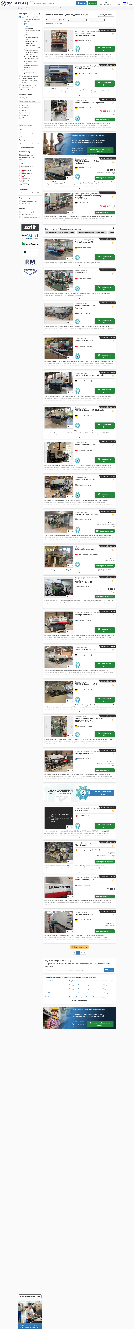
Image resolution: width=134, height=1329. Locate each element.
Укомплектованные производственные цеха (32, 52)
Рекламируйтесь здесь (30, 1296)
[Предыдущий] (46, 41)
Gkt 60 (47, 989)
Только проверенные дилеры (31, 218)
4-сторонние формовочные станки (33, 30)
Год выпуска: (23, 140)
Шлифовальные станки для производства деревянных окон (33, 44)
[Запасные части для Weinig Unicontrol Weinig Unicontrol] (59, 75)
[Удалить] (60, 20)
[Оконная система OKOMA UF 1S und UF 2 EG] (59, 522)
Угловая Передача (99, 997)
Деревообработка (30, 17)
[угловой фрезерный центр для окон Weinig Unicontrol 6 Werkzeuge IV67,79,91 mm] (59, 203)
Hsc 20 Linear (50, 993)
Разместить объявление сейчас (100, 150)
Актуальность (107, 15)
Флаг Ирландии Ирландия (28, 182)
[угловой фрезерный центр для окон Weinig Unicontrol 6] (59, 622)
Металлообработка (30, 76)
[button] (131, 3)
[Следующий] (71, 41)
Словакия (28, 173)
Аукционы (26, 203)
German (48, 985)
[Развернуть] (79, 60)
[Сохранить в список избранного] (113, 34)
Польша (27, 176)
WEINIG (25, 105)
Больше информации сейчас (102, 793)
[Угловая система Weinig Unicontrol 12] (59, 922)
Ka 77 (47, 997)
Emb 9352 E (49, 981)
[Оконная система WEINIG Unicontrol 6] (59, 348)
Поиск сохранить (80, 947)
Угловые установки (32, 25)
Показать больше (80, 1000)
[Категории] (29, 3)
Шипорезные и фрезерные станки (32, 37)
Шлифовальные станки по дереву (31, 71)
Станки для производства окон (32, 20)
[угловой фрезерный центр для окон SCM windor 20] (59, 852)
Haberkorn (26, 118)
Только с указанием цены (29, 137)
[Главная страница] (19, 8)
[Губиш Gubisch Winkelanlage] (59, 556)
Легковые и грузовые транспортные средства (29, 81)
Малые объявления (29, 201)
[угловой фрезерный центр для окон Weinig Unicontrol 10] (59, 761)
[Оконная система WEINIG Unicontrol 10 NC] (59, 452)
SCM (24, 110)
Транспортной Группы (101, 989)
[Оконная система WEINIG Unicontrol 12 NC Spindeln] (59, 313)
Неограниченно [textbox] (27, 166)
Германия (28, 171)
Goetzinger (26, 113)
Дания (27, 178)
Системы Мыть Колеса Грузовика (105, 981)
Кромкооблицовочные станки (31, 66)
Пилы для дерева (31, 58)
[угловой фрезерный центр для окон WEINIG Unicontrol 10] (59, 887)
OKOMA (25, 108)
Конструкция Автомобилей (78, 993)
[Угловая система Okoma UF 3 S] (59, 280)
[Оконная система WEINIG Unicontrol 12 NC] (59, 657)
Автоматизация (29, 85)
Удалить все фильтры (55, 24)
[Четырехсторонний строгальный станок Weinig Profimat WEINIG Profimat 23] (59, 587)
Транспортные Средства (102, 993)
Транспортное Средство (101, 985)
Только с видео (27, 214)
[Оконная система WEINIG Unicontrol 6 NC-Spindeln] (59, 383)
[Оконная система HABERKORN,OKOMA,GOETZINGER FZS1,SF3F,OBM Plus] (59, 726)
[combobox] (30, 166)
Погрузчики (27, 88)
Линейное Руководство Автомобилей (82, 997)
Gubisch (25, 115)
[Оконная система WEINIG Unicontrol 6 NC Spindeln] (59, 110)
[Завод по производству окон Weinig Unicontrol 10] (59, 249)
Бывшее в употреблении (30, 193)
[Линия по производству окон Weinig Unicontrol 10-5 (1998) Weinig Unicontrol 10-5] (59, 41)
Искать (82, 3)
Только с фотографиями (31, 212)
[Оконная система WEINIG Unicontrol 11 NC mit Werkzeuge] (59, 169)
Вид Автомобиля (75, 981)
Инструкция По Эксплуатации (79, 989)
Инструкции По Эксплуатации (79, 985)
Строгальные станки (30, 62)
